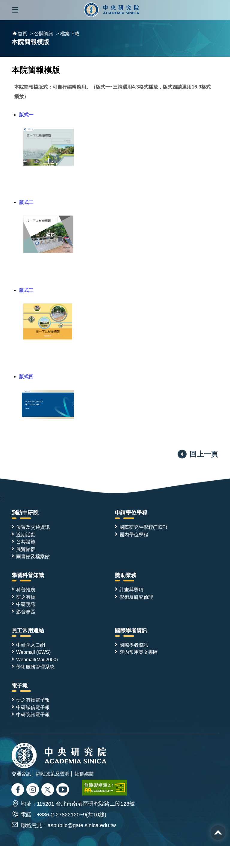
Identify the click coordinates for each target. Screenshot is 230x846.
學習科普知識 (28, 575)
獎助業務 (126, 575)
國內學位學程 (133, 534)
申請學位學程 (131, 513)
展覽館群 (25, 549)
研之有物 (25, 597)
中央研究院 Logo (112, 10)
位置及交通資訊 (33, 527)
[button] (15, 10)
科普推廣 (25, 589)
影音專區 (25, 611)
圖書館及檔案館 (33, 556)
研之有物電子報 (33, 700)
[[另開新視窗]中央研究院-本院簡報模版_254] (47, 338)
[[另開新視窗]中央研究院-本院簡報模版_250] (48, 164)
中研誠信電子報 (33, 707)
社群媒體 (84, 773)
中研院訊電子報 (33, 714)
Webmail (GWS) (33, 652)
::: (2, 498)
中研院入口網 (30, 645)
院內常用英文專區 (138, 652)
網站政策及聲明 (52, 773)
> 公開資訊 (41, 33)
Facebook (18, 790)
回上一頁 (204, 454)
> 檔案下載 (67, 33)
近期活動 (25, 534)
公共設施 (25, 541)
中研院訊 (25, 604)
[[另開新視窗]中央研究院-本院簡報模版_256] (48, 417)
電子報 (20, 685)
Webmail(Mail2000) (37, 659)
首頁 (22, 33)
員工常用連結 (28, 630)
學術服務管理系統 (35, 666)
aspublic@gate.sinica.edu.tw (82, 825)
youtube (63, 790)
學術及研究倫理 (136, 597)
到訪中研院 (25, 513)
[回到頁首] (218, 832)
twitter (33, 790)
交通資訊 (21, 773)
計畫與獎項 (131, 589)
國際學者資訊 (131, 630)
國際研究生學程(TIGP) (143, 527)
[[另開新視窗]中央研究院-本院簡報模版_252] (48, 251)
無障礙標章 (104, 787)
